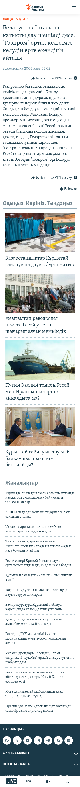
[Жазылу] (68, 740)
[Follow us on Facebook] (7, 740)
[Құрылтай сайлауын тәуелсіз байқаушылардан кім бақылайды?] (40, 426)
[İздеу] (67, 781)
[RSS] (58, 740)
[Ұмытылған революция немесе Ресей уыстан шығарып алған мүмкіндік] (40, 293)
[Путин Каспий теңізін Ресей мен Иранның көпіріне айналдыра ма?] (40, 360)
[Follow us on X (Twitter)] (17, 740)
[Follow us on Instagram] (38, 740)
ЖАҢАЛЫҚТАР (15, 19)
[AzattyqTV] (48, 781)
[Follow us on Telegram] (48, 740)
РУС (29, 781)
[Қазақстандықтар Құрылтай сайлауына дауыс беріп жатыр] (40, 232)
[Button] (38, 78)
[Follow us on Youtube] (27, 740)
